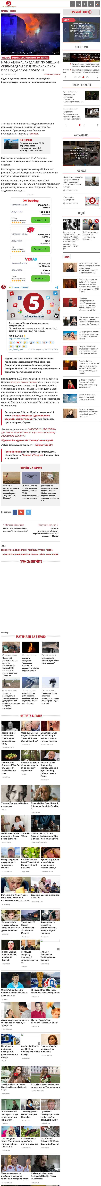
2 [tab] (79, 77)
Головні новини (13, 451)
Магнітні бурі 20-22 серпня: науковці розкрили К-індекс (87, 397)
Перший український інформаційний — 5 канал (8, 4)
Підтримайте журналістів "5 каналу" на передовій (27, 440)
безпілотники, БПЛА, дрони (14, 550)
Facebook (33, 133)
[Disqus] (30, 600)
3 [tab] (83, 77)
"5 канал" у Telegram (32, 455)
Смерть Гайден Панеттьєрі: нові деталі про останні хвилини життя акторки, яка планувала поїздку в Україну (89, 367)
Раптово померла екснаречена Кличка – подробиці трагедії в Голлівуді (89, 413)
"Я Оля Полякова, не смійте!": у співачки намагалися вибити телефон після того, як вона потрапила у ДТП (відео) (89, 286)
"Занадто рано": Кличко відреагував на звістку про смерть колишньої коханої (89, 335)
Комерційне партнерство (68, 198)
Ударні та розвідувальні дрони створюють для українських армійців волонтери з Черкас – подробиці (11, 700)
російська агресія (36, 550)
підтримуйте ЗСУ (43, 445)
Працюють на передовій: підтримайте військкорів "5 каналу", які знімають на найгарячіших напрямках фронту (73, 102)
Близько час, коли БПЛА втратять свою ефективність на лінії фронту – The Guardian (32, 147)
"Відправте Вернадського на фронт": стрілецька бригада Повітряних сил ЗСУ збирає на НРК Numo (72, 118)
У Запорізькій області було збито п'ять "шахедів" (50, 660)
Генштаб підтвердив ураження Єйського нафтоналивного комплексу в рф (81, 66)
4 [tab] (87, 77)
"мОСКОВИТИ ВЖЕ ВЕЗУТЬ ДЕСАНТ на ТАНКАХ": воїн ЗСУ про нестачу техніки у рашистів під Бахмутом (28, 432)
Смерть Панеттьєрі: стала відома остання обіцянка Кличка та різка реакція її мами (88, 350)
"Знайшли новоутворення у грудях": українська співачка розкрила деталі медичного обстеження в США (87, 304)
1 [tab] (75, 77)
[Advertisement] (31, 239)
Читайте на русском (52, 73)
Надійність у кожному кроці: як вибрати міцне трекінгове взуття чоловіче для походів (73, 182)
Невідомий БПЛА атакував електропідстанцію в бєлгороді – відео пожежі (50, 698)
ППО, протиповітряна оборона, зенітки (20, 554)
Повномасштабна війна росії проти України (30, 58)
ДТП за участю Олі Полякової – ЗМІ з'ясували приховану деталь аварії (88, 383)
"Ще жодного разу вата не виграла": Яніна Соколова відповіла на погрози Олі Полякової (89, 320)
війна (42, 554)
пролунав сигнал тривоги (24, 382)
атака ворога (52, 554)
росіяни (49, 550)
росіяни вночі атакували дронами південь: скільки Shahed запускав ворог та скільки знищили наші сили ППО (50, 493)
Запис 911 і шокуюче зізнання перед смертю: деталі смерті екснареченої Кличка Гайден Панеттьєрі (89, 268)
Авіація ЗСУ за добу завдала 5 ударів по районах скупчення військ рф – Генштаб (30, 698)
